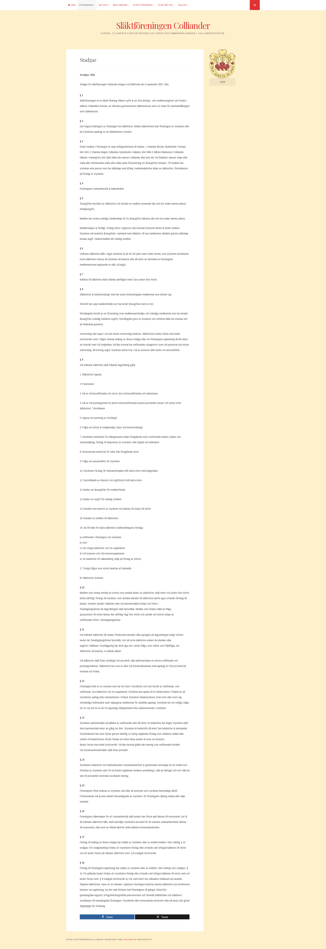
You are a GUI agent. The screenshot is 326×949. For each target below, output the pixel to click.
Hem (73, 5)
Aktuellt (104, 5)
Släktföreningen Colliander (163, 25)
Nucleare (128, 939)
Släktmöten (165, 5)
